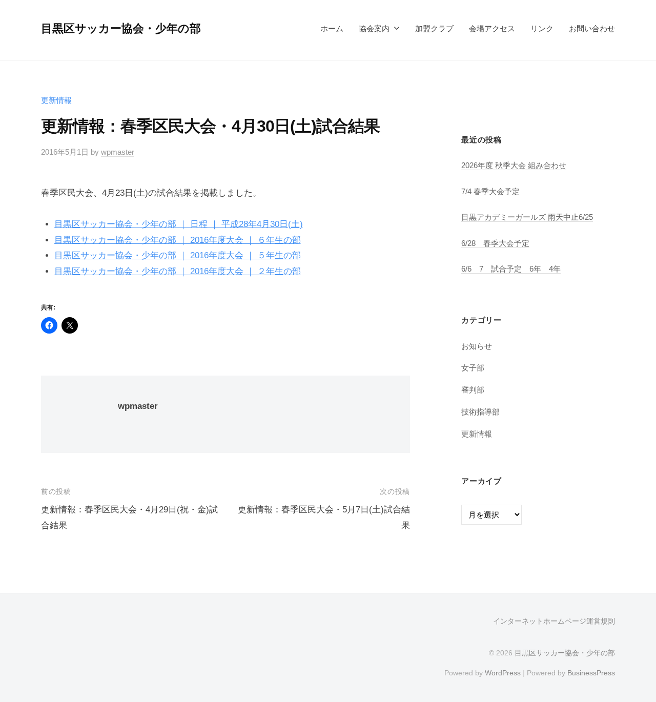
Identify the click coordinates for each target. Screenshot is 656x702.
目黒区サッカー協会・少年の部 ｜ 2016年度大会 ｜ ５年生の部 (177, 255)
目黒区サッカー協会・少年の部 (121, 28)
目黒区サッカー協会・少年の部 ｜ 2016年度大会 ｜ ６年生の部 (177, 240)
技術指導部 (480, 411)
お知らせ (476, 346)
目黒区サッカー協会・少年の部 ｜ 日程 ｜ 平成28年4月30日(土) (178, 224)
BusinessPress (591, 673)
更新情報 (56, 100)
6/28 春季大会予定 (495, 243)
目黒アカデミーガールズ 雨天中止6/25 (527, 217)
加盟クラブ (434, 28)
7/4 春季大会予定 (490, 191)
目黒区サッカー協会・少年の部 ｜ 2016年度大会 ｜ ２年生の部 (177, 271)
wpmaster (117, 152)
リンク (542, 28)
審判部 (472, 389)
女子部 (472, 367)
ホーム (331, 28)
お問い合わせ (592, 28)
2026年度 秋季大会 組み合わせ (513, 165)
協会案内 (374, 28)
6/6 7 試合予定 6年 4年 (511, 268)
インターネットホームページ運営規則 (554, 621)
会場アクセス (492, 28)
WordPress (503, 673)
